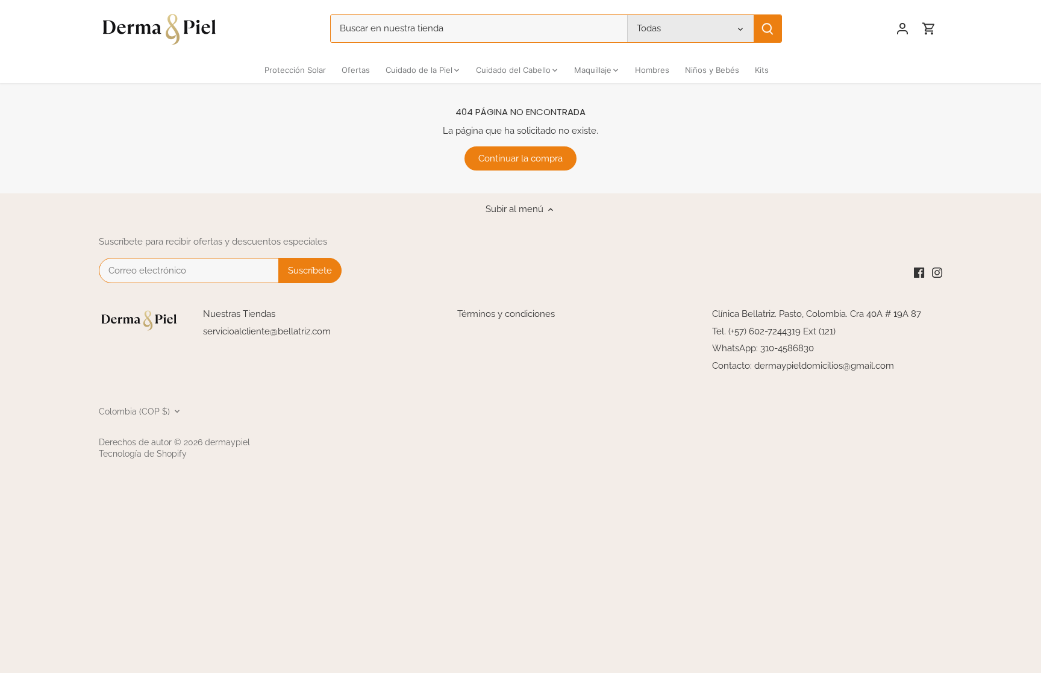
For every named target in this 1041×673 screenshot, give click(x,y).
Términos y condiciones (506, 313)
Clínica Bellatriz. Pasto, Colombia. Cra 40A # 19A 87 (816, 313)
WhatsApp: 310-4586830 (763, 348)
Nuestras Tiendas (239, 313)
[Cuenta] (902, 28)
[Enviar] (767, 28)
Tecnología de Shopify (143, 454)
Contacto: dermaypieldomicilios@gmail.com (803, 365)
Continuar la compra (520, 158)
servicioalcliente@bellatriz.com (267, 331)
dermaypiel (227, 442)
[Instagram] (937, 272)
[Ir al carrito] (929, 28)
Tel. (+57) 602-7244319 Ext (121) (774, 331)
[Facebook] (919, 272)
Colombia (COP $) (134, 411)
